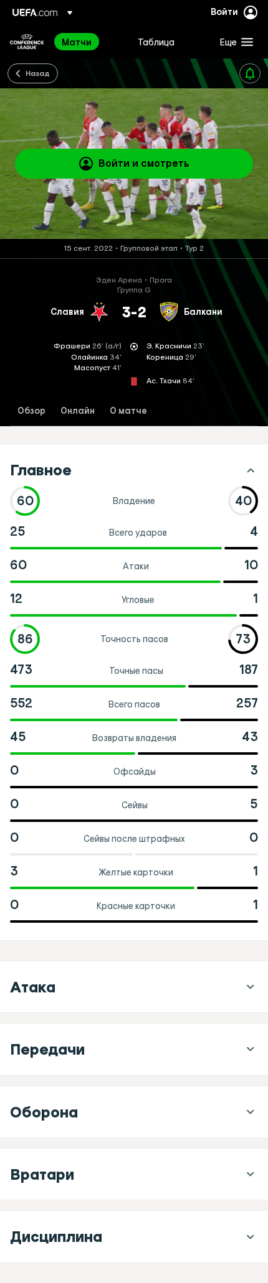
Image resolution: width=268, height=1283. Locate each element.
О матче (128, 411)
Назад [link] (38, 72)
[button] (234, 41)
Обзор (31, 411)
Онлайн (77, 411)
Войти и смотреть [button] (143, 163)
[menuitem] (89, 41)
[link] (77, 41)
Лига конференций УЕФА (27, 41)
